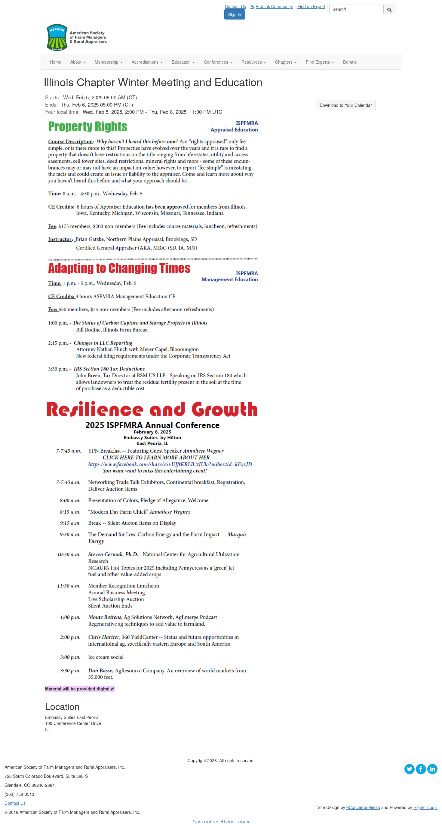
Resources (252, 62)
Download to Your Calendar (346, 105)
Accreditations (146, 62)
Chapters (284, 62)
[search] (389, 9)
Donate (350, 62)
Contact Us (235, 6)
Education (182, 62)
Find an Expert (311, 6)
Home (55, 62)
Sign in (234, 14)
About (76, 62)
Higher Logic (425, 807)
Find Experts (318, 62)
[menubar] (276, 5)
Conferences (216, 62)
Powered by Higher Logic (221, 821)
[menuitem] (237, 5)
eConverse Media (363, 807)
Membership (107, 62)
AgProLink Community (271, 6)
